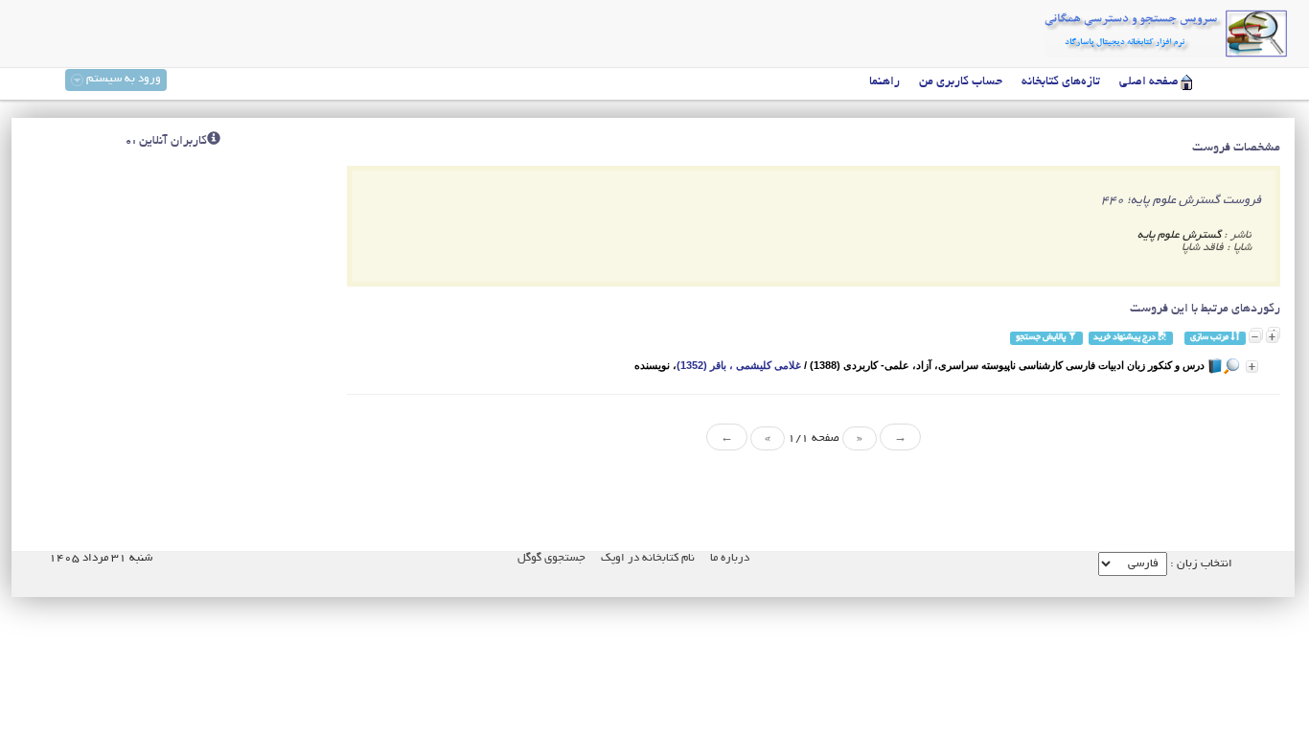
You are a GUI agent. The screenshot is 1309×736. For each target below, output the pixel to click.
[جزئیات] (1252, 366)
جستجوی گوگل (551, 558)
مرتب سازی (1210, 338)
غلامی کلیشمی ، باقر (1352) (739, 365)
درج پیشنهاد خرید (1125, 338)
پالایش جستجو (1042, 338)
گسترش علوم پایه (1179, 235)
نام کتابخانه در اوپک (648, 558)
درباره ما (729, 558)
